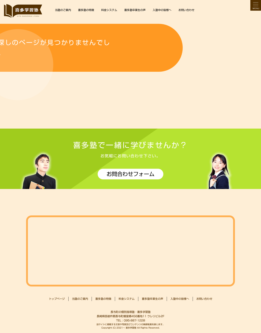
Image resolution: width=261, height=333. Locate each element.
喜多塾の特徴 (86, 10)
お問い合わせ (186, 10)
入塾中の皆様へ (162, 10)
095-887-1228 (134, 320)
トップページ (57, 298)
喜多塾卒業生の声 (135, 10)
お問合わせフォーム (130, 174)
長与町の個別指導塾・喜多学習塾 (131, 312)
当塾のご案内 (63, 10)
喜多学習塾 (131, 328)
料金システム (109, 10)
